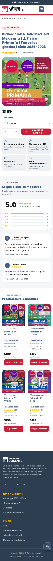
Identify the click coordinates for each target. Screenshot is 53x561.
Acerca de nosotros (12, 530)
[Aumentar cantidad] (16, 132)
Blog (5, 525)
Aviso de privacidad (12, 535)
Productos (20, 18)
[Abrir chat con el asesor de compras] (47, 546)
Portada (6, 18)
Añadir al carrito (37, 131)
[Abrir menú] (48, 9)
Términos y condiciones (14, 540)
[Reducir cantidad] (5, 132)
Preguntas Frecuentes (13, 512)
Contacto (7, 508)
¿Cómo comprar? (11, 503)
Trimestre (7, 117)
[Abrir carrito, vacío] (41, 9)
